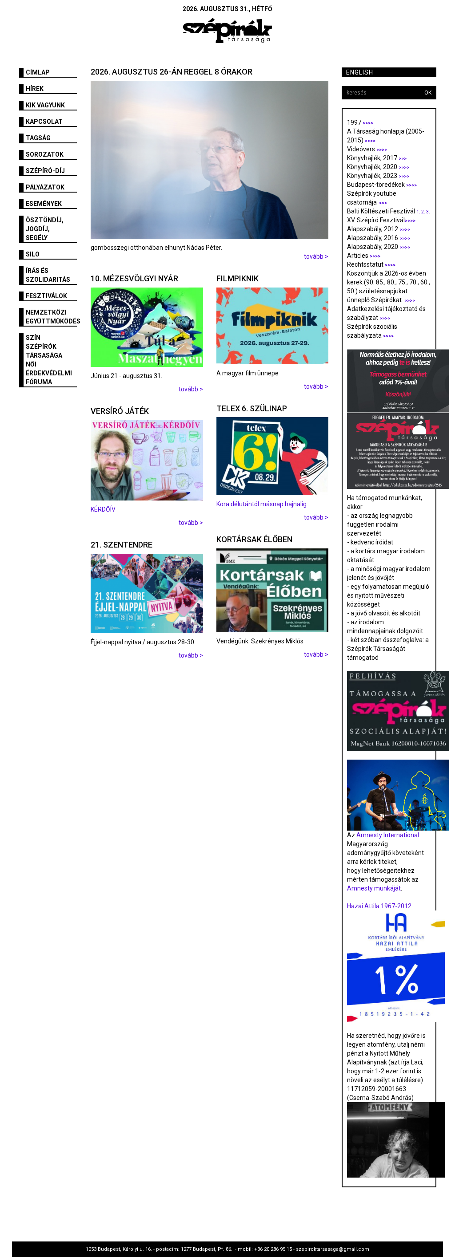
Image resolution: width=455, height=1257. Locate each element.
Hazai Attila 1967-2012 (379, 906)
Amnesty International (387, 835)
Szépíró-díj (45, 170)
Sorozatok (45, 154)
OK (427, 93)
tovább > (316, 256)
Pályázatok (45, 187)
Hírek (35, 88)
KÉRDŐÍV (104, 509)
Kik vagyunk (45, 105)
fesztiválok (46, 295)
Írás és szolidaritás (48, 275)
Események (44, 203)
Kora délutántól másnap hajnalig (261, 504)
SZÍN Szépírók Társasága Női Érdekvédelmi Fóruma (49, 360)
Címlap (38, 72)
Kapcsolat (44, 121)
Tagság (38, 138)
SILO (33, 254)
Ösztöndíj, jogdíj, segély (45, 229)
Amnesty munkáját (374, 888)
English (359, 72)
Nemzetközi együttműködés (51, 317)
